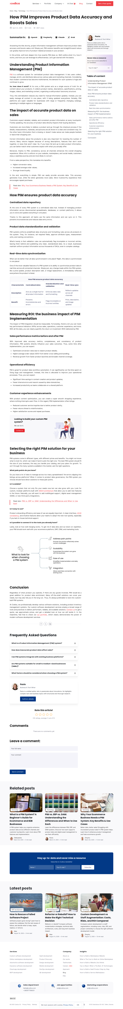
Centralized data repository (98, 100)
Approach (66, 969)
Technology (21, 11)
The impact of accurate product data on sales (100, 88)
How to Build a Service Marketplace (92, 972)
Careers (65, 966)
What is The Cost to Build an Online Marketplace (96, 959)
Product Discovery (45, 959)
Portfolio (47, 4)
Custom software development (20, 956)
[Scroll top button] (116, 994)
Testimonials (67, 962)
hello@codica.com (29, 988)
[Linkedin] (50, 624)
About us (66, 956)
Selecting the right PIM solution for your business (100, 132)
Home (11, 11)
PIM (11, 74)
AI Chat (70, 4)
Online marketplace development (21, 959)
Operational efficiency (96, 123)
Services (36, 4)
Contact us (19, 430)
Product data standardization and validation (100, 104)
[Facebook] (41, 624)
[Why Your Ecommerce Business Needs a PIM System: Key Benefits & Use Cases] (97, 818)
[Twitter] (45, 624)
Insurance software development (21, 966)
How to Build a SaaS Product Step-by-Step (94, 969)
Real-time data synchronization (99, 108)
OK (78, 1005)
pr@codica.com (92, 988)
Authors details (28, 699)
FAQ (64, 976)
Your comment (16, 755)
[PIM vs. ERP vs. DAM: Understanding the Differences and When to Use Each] (61, 818)
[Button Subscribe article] (108, 68)
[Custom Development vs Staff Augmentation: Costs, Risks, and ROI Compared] (97, 916)
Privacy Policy (68, 1005)
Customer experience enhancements (96, 127)
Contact (89, 4)
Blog (81, 4)
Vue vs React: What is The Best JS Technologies (96, 966)
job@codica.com (62, 988)
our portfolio (42, 615)
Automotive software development (21, 962)
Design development (46, 962)
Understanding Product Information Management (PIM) (100, 82)
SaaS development (45, 956)
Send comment (18, 772)
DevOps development (46, 969)
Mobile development (46, 966)
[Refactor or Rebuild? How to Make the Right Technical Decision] (61, 916)
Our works (66, 959)
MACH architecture (46, 491)
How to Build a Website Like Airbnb (92, 962)
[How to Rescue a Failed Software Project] (26, 916)
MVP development (16, 972)
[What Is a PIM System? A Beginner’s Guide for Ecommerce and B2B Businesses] (26, 818)
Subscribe (87, 867)
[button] (44, 643)
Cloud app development (18, 969)
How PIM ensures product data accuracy (99, 95)
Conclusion (92, 138)
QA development (45, 972)
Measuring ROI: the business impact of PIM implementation (99, 112)
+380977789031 (28, 990)
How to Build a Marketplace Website (92, 956)
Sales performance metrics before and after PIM (100, 119)
